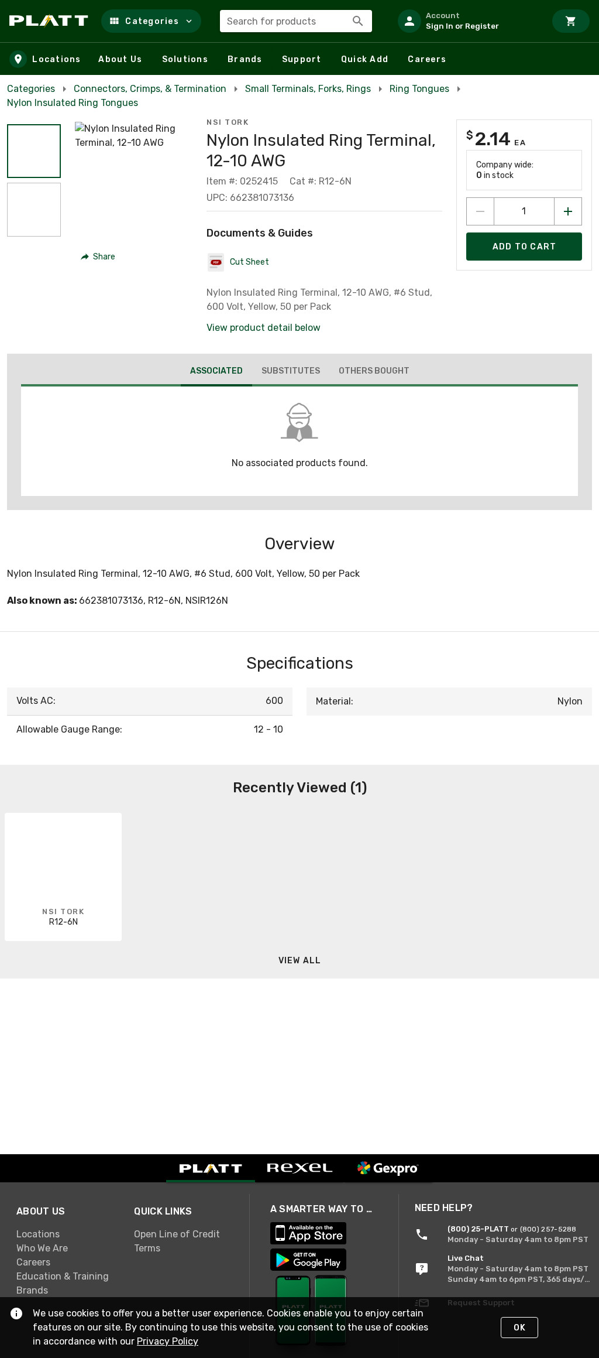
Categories (31, 88)
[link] (66, 1234)
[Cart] (571, 21)
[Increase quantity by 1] (568, 211)
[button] (151, 21)
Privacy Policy (167, 1341)
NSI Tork (227, 122)
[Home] (50, 21)
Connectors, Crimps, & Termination (150, 88)
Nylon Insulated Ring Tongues (72, 102)
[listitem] (467, 21)
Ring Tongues (419, 88)
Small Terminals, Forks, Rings (308, 88)
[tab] (216, 372)
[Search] (358, 21)
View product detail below (263, 327)
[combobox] (296, 21)
